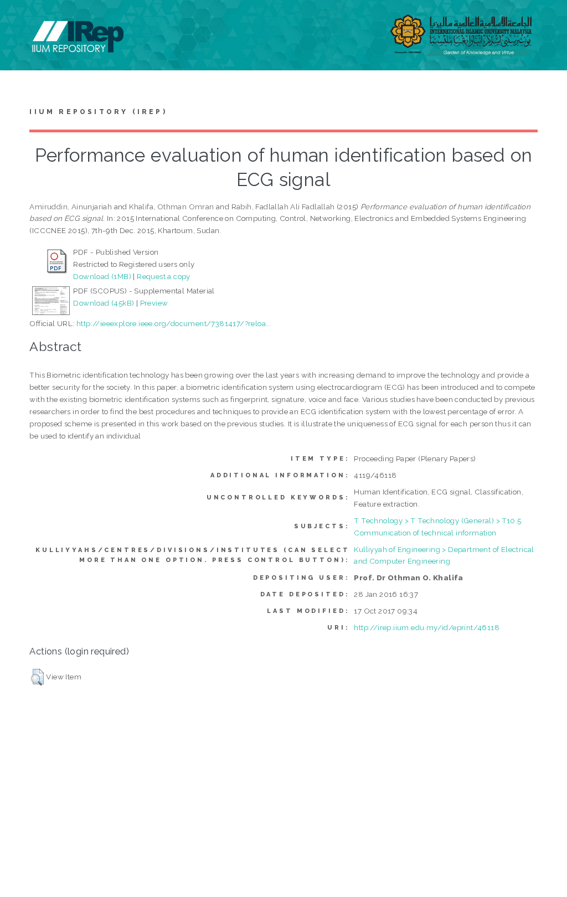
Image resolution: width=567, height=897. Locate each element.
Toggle (20, 21)
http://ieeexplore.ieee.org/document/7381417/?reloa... (173, 323)
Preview (154, 302)
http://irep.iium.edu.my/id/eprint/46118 (426, 627)
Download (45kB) (103, 302)
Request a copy (163, 276)
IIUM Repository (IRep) (98, 112)
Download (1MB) (102, 276)
